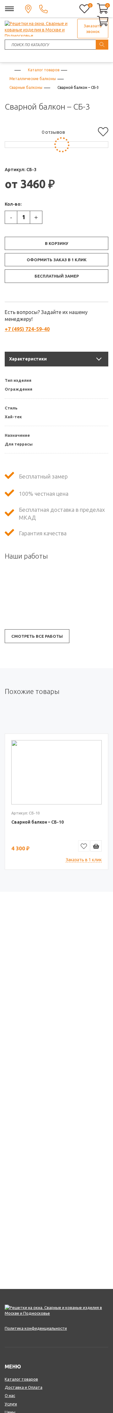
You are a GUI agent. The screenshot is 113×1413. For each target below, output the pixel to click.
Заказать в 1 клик (84, 859)
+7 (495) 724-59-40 (27, 329)
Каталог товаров (21, 1379)
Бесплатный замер (57, 276)
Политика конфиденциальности (36, 1328)
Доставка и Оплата (23, 1387)
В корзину (56, 243)
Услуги (11, 1404)
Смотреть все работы (37, 636)
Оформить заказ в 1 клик (57, 259)
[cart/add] (96, 846)
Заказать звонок (93, 29)
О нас (10, 1395)
